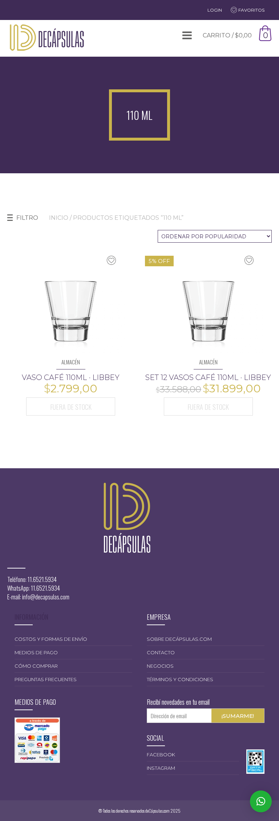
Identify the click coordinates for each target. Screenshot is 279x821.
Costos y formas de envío (51, 639)
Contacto (161, 652)
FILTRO (27, 217)
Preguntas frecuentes (46, 679)
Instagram (161, 768)
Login (214, 10)
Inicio (58, 217)
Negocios (160, 666)
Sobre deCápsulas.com (179, 639)
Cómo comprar (36, 666)
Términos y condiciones (180, 679)
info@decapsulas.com (45, 597)
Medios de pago (36, 652)
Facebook (161, 754)
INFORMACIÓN (31, 617)
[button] (261, 801)
